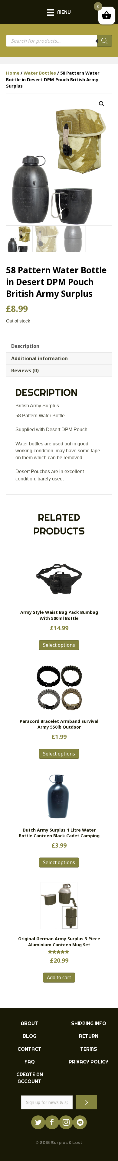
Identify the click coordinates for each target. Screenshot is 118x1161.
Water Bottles (40, 73)
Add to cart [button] (59, 977)
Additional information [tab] (39, 358)
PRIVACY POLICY (88, 1062)
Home (12, 73)
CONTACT (29, 1049)
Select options (59, 645)
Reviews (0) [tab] (25, 370)
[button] (101, 103)
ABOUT (29, 1023)
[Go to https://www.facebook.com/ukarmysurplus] (52, 1122)
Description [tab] (25, 346)
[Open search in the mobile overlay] (59, 41)
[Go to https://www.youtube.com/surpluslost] (80, 1122)
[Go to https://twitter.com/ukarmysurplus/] (38, 1122)
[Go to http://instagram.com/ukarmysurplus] (66, 1122)
